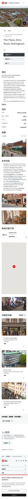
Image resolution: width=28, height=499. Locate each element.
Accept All (14, 495)
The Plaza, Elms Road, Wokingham (19, 456)
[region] (14, 487)
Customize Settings (13, 490)
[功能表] (23, 3)
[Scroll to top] (25, 457)
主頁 (3, 456)
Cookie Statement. (6, 486)
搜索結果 (8, 456)
